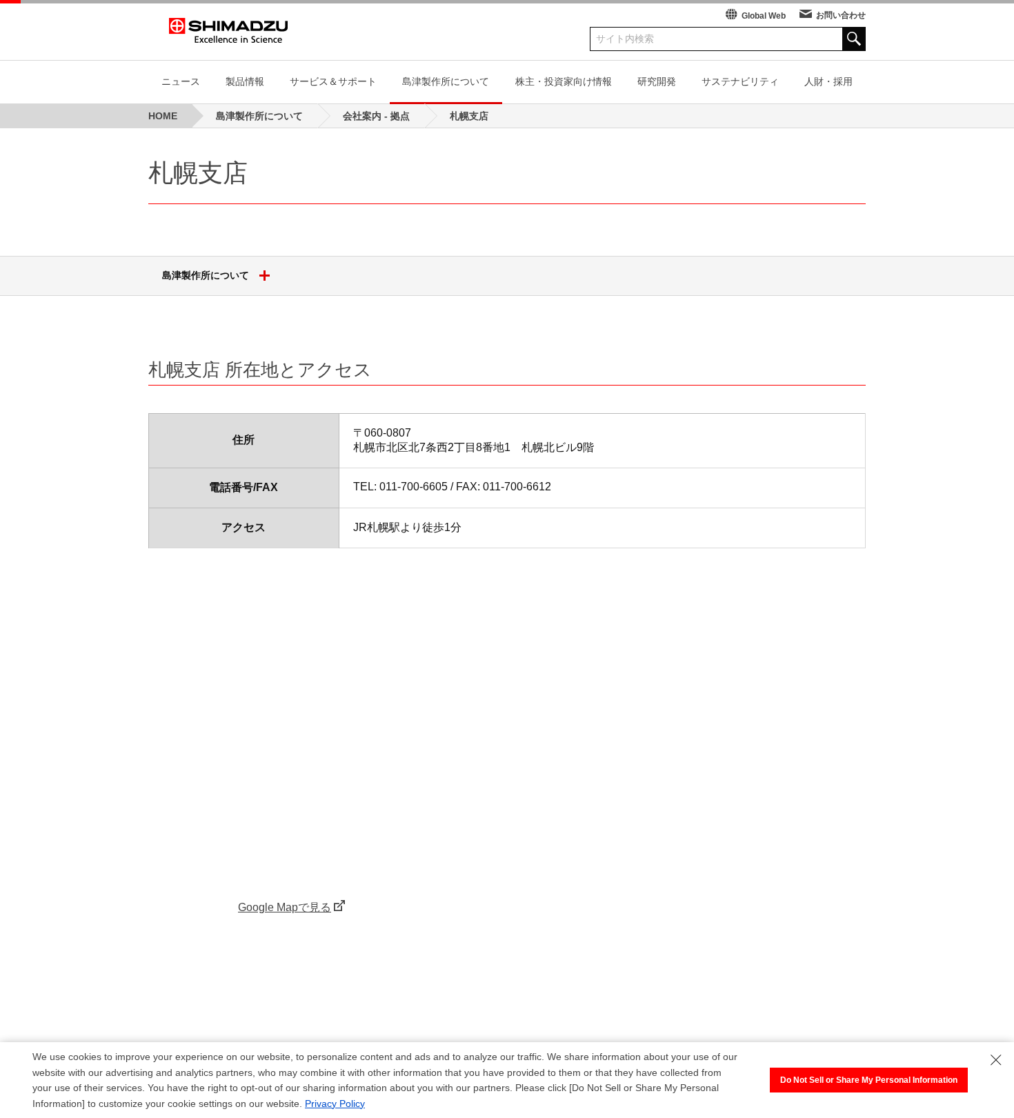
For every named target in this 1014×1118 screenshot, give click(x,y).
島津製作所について (445, 81)
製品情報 (245, 81)
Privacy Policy (335, 1103)
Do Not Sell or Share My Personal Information (868, 1080)
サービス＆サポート (333, 81)
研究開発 (656, 81)
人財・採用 (828, 81)
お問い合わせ (841, 15)
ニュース (180, 81)
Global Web (764, 16)
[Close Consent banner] (996, 1060)
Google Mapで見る (284, 907)
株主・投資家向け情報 (563, 81)
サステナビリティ (740, 81)
